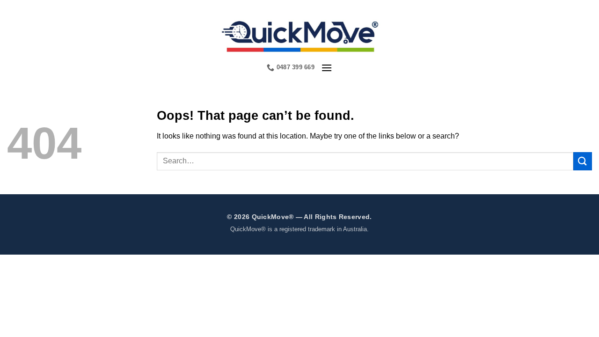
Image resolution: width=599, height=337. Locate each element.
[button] (326, 67)
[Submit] (582, 161)
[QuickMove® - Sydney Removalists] (299, 35)
